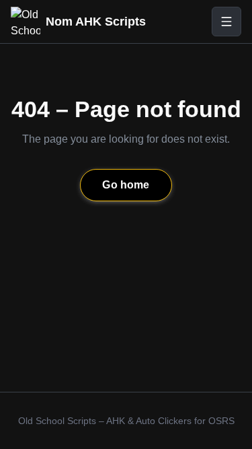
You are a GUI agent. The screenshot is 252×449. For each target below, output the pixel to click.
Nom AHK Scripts (96, 21)
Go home (125, 185)
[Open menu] (226, 21)
